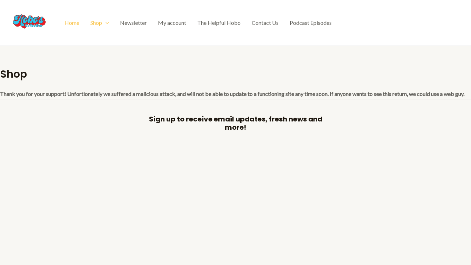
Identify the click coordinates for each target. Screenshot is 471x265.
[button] (105, 23)
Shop (96, 22)
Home (71, 22)
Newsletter (133, 22)
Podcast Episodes (311, 22)
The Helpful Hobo (219, 22)
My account (172, 22)
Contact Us (265, 22)
